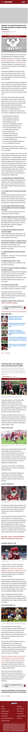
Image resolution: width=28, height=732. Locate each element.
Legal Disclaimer (21, 716)
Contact (3, 708)
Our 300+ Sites (20, 708)
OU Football (7, 353)
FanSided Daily (5, 711)
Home (2, 353)
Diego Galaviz (6, 31)
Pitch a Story (20, 711)
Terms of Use (20, 713)
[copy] (9, 34)
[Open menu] (2, 2)
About (2, 706)
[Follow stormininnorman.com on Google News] (25, 308)
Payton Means (6, 376)
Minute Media (7, 724)
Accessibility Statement (7, 718)
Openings (19, 706)
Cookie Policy (4, 716)
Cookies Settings (5, 720)
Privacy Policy (4, 713)
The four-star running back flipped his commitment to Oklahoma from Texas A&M (14, 570)
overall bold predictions (9, 60)
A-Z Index (19, 718)
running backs (19, 62)
